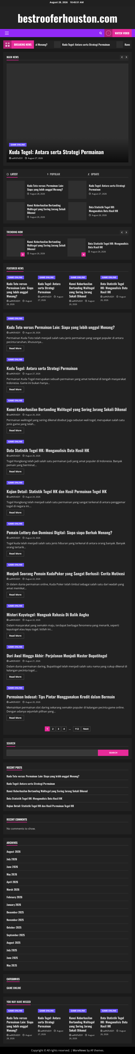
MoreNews (79, 1050)
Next (86, 728)
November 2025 (15, 920)
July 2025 (12, 950)
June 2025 (12, 958)
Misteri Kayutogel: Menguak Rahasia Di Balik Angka (48, 614)
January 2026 (14, 905)
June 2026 (12, 867)
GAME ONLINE (18, 144)
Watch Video (122, 33)
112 (77, 728)
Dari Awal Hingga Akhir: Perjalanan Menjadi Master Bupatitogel (57, 655)
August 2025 (13, 943)
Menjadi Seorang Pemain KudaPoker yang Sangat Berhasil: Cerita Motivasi (66, 573)
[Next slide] (126, 57)
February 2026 (14, 897)
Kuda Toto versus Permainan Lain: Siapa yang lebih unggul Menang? (16, 190)
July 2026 (12, 859)
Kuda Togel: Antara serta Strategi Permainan (76, 44)
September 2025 (16, 935)
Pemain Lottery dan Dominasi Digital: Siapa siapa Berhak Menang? (59, 532)
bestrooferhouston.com (67, 18)
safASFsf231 (17, 158)
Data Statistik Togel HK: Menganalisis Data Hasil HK (77, 211)
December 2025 (15, 912)
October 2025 (14, 927)
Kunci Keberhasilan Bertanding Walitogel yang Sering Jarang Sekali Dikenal (16, 211)
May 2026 (12, 874)
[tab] (27, 174)
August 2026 (14, 852)
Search (11, 743)
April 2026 (12, 882)
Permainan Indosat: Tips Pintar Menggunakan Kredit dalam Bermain (61, 697)
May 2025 (12, 965)
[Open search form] (100, 33)
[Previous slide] (122, 57)
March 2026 (13, 889)
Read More (16, 349)
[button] (6, 33)
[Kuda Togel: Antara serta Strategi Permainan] (67, 112)
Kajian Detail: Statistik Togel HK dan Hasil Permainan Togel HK (57, 491)
